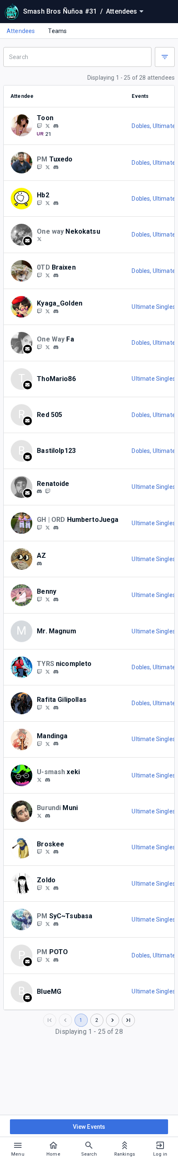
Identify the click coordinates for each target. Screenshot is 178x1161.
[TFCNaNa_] (47, 527)
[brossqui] (47, 851)
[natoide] (47, 491)
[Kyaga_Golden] (39, 311)
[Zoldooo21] (47, 887)
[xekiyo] (47, 780)
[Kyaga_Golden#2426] (55, 311)
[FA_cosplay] (47, 347)
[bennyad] (55, 599)
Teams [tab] (57, 31)
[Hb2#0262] (55, 203)
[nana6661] (55, 528)
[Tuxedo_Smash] (47, 166)
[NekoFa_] (39, 347)
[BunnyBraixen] (47, 275)
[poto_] (55, 960)
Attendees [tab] (21, 31)
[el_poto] (39, 959)
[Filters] (165, 57)
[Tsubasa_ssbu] (39, 923)
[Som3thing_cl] (47, 707)
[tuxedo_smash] (39, 166)
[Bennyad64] (47, 599)
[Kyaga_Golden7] (47, 311)
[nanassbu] (39, 527)
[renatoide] (39, 492)
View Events (89, 1126)
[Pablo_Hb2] (47, 202)
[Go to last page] (128, 1020)
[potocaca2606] (55, 708)
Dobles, (142, 126)
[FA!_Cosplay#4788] (55, 347)
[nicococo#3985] (55, 672)
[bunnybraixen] (39, 275)
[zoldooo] (39, 887)
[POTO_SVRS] (47, 959)
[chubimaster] (47, 816)
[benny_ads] (39, 599)
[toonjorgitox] (55, 126)
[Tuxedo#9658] (55, 167)
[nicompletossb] (39, 671)
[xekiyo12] (39, 779)
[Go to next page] (112, 1020)
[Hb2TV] (39, 202)
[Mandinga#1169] (55, 744)
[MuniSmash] (39, 815)
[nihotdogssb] (47, 671)
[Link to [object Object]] (23, 125)
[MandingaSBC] (39, 743)
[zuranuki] (39, 563)
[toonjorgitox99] (39, 125)
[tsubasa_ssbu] (55, 924)
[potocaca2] (39, 707)
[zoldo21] (55, 888)
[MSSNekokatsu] (39, 239)
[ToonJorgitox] (47, 125)
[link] (55, 125)
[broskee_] (55, 852)
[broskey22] (39, 851)
